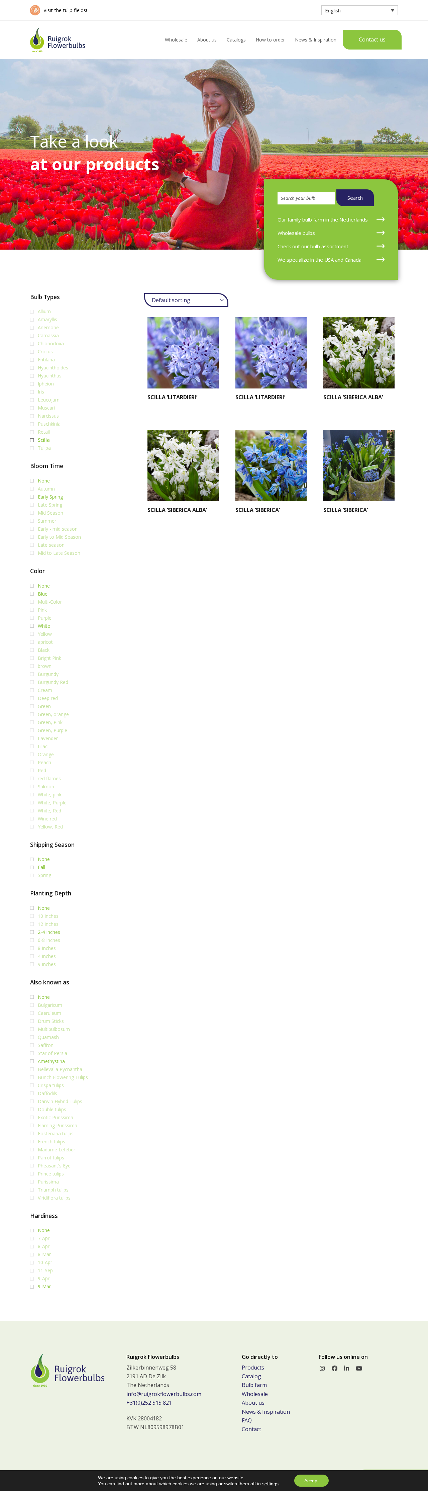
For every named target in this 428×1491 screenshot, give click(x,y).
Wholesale (255, 1394)
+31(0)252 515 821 (149, 1402)
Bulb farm (254, 1385)
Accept (311, 1480)
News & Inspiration (266, 1411)
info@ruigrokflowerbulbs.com (163, 1394)
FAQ (247, 1420)
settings (270, 1483)
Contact (251, 1429)
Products (253, 1367)
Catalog (251, 1376)
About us (253, 1402)
